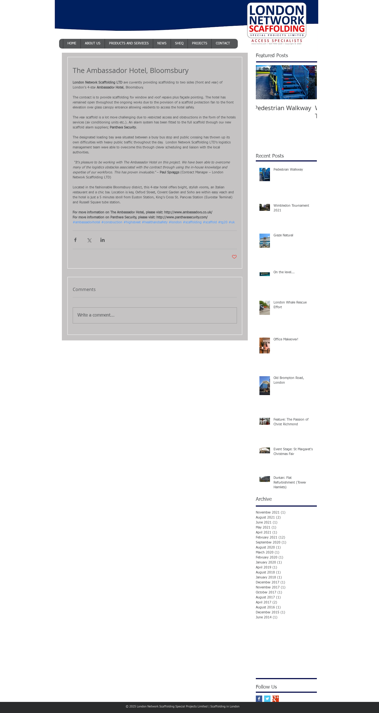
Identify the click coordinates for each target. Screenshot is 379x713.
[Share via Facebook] (75, 239)
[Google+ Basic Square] (275, 699)
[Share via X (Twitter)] (89, 239)
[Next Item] (307, 82)
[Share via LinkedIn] (102, 239)
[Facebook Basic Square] (259, 699)
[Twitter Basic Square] (267, 699)
